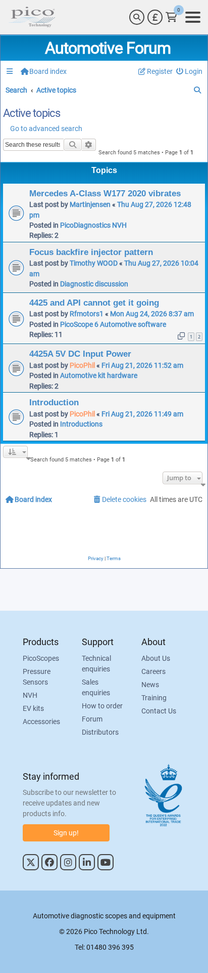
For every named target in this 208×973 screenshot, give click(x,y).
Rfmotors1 (86, 314)
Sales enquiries (96, 687)
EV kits (33, 708)
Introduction (54, 402)
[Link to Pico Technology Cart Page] (171, 17)
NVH (30, 695)
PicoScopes (41, 658)
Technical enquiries (96, 663)
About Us (155, 658)
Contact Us (158, 711)
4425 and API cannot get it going (94, 303)
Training (154, 698)
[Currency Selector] (155, 17)
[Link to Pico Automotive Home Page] (32, 17)
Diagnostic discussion (94, 284)
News (150, 685)
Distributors (100, 732)
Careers (153, 671)
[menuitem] (189, 71)
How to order (102, 706)
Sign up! (66, 833)
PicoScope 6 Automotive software (113, 324)
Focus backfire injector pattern (91, 252)
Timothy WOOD (94, 263)
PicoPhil (82, 365)
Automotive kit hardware (98, 375)
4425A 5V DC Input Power (80, 354)
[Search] (136, 17)
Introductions (81, 424)
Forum (92, 719)
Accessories (41, 721)
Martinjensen (90, 204)
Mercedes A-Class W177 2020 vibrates (105, 193)
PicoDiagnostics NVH (93, 225)
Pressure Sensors (36, 676)
